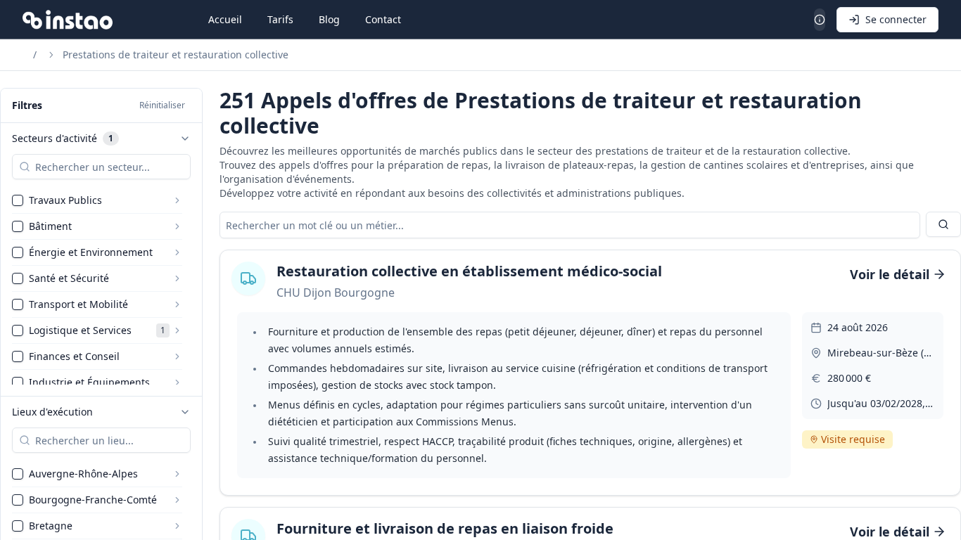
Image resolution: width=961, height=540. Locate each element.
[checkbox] (17, 200)
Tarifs (280, 19)
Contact (383, 19)
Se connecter (896, 19)
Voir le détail (889, 274)
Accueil (225, 19)
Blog (329, 19)
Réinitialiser (162, 105)
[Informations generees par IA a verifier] (819, 19)
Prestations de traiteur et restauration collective (175, 54)
